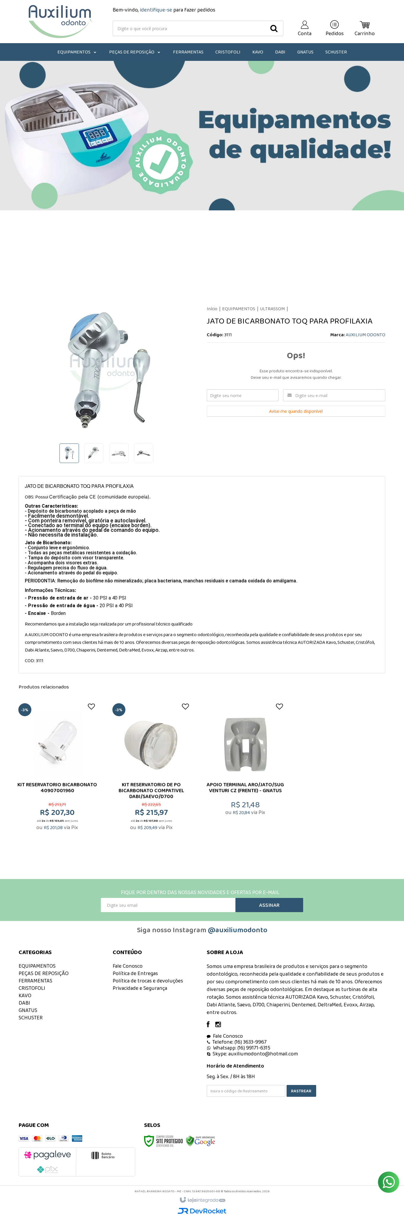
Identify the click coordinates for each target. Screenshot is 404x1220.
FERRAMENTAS (35, 981)
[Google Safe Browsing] (200, 1140)
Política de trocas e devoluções (148, 981)
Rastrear (301, 1091)
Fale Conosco (128, 966)
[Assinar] (269, 905)
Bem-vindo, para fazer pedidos (164, 10)
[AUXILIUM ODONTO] (61, 21)
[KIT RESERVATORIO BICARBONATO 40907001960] (57, 774)
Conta (304, 33)
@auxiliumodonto (237, 930)
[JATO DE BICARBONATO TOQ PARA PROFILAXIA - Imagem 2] (94, 453)
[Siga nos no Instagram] (221, 1025)
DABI (24, 1003)
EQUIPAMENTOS (238, 308)
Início (212, 308)
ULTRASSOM (272, 308)
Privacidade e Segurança (140, 988)
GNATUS (28, 1010)
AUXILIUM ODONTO (365, 334)
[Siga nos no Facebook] (211, 1025)
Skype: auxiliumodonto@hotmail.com (255, 1053)
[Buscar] (273, 28)
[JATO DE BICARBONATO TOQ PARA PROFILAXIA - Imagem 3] (119, 453)
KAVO (25, 995)
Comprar (61, 810)
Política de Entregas (135, 973)
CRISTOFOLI (32, 988)
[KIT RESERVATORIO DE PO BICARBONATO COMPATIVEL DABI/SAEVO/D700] (151, 774)
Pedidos (335, 33)
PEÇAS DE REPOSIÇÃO (44, 973)
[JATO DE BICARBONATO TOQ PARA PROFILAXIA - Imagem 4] (143, 453)
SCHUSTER (31, 1017)
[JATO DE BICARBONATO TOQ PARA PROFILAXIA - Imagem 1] (69, 453)
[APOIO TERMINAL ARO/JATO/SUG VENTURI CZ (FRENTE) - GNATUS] (245, 774)
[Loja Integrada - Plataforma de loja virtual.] (202, 1200)
